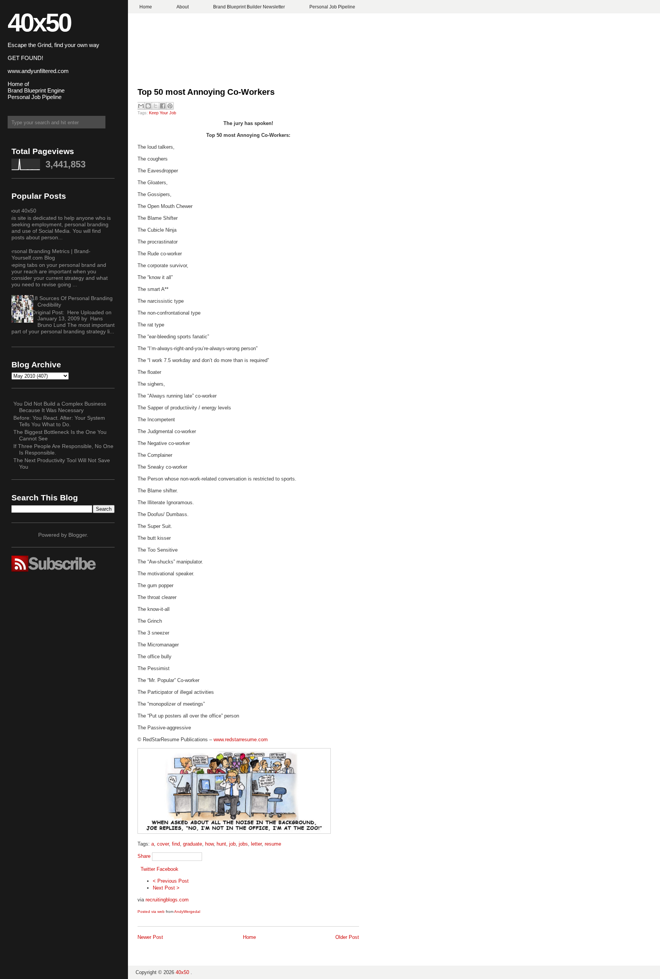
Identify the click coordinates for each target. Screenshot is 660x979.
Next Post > (166, 888)
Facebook (167, 869)
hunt (221, 844)
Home (145, 7)
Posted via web (151, 911)
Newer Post (150, 937)
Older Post (347, 937)
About (182, 7)
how (209, 844)
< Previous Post (171, 881)
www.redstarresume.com (241, 739)
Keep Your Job (162, 112)
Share (144, 856)
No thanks (330, 517)
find (176, 844)
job (232, 844)
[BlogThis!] (148, 106)
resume (273, 844)
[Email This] (141, 106)
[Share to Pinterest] (170, 106)
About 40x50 (21, 211)
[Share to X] (155, 106)
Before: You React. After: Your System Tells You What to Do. (59, 421)
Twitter (148, 869)
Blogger (77, 535)
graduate (192, 844)
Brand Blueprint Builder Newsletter (249, 7)
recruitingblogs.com (167, 900)
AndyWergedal (187, 911)
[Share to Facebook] (163, 106)
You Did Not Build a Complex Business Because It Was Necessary (59, 407)
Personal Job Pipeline (332, 7)
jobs (243, 844)
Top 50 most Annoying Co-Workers (206, 92)
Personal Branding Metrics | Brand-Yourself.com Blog (48, 254)
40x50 (39, 22)
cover (163, 844)
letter (256, 844)
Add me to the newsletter (330, 504)
